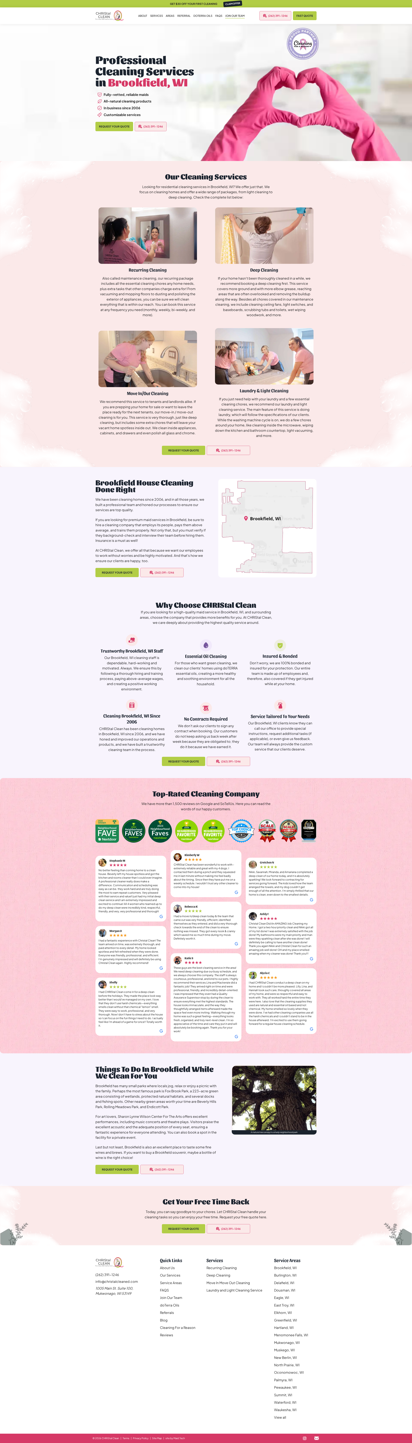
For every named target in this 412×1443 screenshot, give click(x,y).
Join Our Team (235, 15)
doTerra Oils (169, 1305)
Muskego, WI (284, 1350)
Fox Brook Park (176, 1091)
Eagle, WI (281, 1297)
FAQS (218, 15)
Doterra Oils (202, 15)
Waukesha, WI (285, 1410)
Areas (170, 15)
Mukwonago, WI (287, 1342)
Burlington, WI (285, 1275)
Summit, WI (283, 1395)
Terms (126, 1438)
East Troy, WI (284, 1305)
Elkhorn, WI (283, 1312)
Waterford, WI (285, 1402)
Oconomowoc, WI (289, 1372)
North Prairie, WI (287, 1365)
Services (156, 15)
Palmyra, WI (283, 1380)
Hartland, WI (284, 1327)
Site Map (157, 1438)
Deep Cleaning (218, 1275)
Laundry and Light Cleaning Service (234, 1290)
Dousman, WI (284, 1290)
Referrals (167, 1312)
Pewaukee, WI (285, 1387)
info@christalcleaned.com (116, 1281)
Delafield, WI (284, 1283)
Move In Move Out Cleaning (228, 1283)
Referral (184, 15)
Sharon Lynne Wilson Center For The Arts (150, 1116)
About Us (167, 1268)
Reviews (166, 1335)
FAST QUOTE (304, 15)
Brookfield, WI (285, 1268)
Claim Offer (232, 3)
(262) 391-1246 (278, 15)
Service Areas (171, 1283)
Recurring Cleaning (221, 1268)
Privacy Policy (141, 1438)
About (142, 15)
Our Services (170, 1275)
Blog (164, 1320)
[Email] (316, 1438)
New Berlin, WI (285, 1357)
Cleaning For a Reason (177, 1327)
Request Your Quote (114, 126)
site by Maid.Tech (175, 1438)
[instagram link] (305, 1438)
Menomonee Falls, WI (291, 1335)
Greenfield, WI (285, 1320)
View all (280, 1417)
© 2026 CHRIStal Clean (106, 1438)
